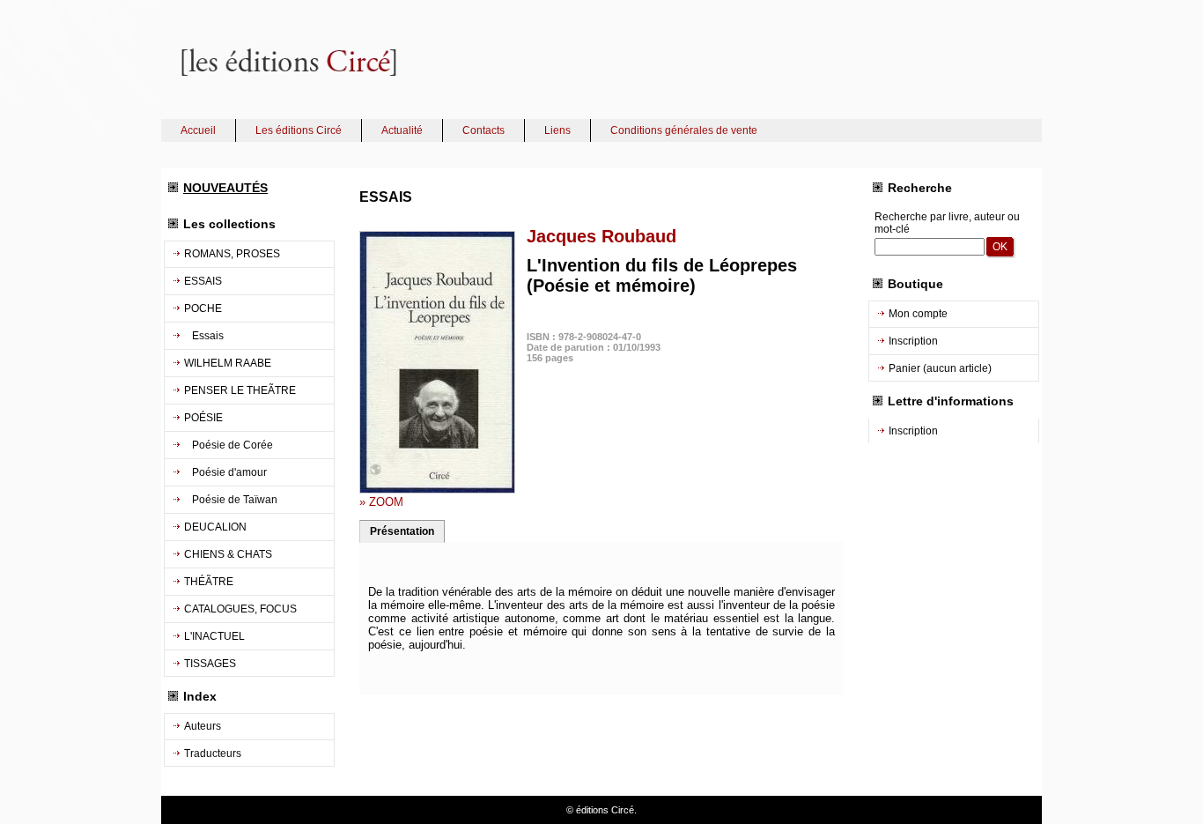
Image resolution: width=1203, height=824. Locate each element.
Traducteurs (212, 753)
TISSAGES (210, 663)
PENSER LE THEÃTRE (240, 390)
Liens (557, 130)
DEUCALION (215, 527)
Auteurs (202, 726)
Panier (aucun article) (940, 368)
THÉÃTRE (208, 581)
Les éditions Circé (298, 130)
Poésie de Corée (228, 445)
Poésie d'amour (225, 472)
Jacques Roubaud (601, 236)
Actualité (402, 130)
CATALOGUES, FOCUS (240, 609)
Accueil (198, 130)
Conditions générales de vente (683, 130)
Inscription (913, 341)
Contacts (483, 130)
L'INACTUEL (214, 636)
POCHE (203, 308)
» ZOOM (381, 502)
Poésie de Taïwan (230, 500)
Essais (204, 336)
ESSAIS (203, 281)
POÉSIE (203, 418)
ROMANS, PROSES (232, 254)
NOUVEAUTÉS (225, 188)
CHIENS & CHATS (228, 554)
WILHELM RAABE (227, 363)
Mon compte (918, 314)
